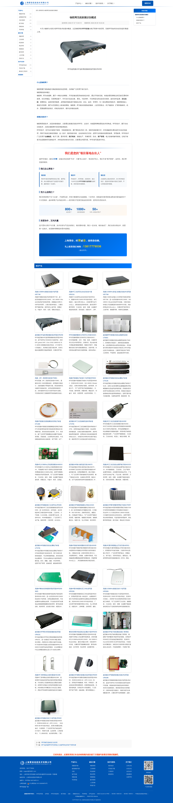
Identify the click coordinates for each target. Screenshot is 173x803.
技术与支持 (21, 61)
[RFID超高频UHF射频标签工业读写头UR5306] (49, 493)
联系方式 (148, 3)
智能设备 (25, 26)
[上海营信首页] (35, 3)
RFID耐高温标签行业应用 (49, 742)
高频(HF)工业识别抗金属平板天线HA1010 (117, 464)
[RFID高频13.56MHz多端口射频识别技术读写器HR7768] (117, 280)
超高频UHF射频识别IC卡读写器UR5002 (48, 718)
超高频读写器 (25, 17)
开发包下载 (25, 68)
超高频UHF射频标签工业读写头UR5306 (48, 505)
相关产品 (138, 23)
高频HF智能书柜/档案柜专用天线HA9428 (82, 545)
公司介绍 (129, 766)
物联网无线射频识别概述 (141, 14)
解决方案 (20, 33)
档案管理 (25, 36)
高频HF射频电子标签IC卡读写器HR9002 (82, 378)
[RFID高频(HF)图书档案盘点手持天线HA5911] (117, 534)
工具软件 (111, 771)
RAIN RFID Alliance (92, 796)
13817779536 (92, 246)
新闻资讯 (41, 10)
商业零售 (25, 45)
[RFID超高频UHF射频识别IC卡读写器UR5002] (49, 707)
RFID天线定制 (55, 793)
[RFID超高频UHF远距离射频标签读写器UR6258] (49, 323)
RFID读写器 (39, 793)
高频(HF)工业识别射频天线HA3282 (114, 421)
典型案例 (20, 74)
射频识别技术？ (140, 20)
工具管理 (25, 39)
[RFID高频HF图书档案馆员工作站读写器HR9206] (83, 577)
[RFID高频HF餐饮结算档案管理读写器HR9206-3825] (49, 577)
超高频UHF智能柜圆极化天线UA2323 (81, 505)
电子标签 (25, 23)
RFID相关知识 (25, 65)
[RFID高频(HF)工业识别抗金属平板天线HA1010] (117, 453)
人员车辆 (92, 782)
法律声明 (129, 777)
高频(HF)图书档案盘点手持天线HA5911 (116, 545)
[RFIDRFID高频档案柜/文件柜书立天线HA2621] (83, 323)
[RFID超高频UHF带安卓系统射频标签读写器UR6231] (49, 620)
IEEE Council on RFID (103, 793)
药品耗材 (25, 42)
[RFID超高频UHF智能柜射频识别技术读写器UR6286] (117, 663)
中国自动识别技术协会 (141, 793)
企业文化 (129, 768)
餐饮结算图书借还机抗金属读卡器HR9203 (83, 632)
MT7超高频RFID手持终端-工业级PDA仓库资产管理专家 (58, 745)
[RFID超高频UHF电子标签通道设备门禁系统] (117, 620)
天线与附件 (25, 20)
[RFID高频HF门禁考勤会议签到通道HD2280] (49, 663)
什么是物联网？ (140, 17)
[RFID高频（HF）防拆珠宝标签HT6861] (49, 367)
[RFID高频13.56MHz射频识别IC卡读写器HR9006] (117, 577)
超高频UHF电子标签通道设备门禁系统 (116, 632)
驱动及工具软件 (25, 71)
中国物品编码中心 (80, 796)
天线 (73, 771)
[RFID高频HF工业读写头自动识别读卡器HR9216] (83, 280)
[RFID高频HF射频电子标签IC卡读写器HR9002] (83, 367)
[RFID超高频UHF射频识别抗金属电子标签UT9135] (117, 367)
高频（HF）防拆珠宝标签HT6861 (46, 378)
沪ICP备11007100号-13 (31, 780)
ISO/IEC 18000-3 (128, 793)
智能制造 (25, 49)
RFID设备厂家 (24, 787)
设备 (69, 793)
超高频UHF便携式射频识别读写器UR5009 (83, 675)
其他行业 (25, 58)
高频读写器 (25, 14)
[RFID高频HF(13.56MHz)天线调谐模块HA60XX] (49, 453)
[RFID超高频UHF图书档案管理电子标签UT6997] (117, 493)
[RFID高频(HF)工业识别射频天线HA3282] (117, 410)
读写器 (47, 793)
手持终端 (25, 29)
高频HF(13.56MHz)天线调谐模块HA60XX (48, 464)
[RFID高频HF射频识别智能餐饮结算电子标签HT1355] (49, 410)
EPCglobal (92, 793)
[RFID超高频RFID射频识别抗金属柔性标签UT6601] (117, 323)
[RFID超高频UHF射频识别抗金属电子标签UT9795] (49, 534)
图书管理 (25, 52)
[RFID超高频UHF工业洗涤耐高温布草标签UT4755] (83, 410)
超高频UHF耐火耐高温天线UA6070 (80, 464)
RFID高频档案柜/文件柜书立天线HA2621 (82, 335)
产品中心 (20, 10)
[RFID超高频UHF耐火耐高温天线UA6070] (83, 453)
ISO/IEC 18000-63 (117, 793)
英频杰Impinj (76, 793)
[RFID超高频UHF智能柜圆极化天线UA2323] (83, 493)
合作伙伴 (129, 771)
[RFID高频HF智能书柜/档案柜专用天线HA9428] (83, 534)
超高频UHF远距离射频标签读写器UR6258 (49, 335)
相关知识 (111, 766)
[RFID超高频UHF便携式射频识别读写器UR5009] (83, 663)
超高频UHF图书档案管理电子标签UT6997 (117, 505)
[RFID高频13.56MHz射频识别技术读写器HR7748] (49, 280)
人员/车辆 (25, 55)
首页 (37, 10)
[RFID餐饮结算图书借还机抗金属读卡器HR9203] (83, 620)
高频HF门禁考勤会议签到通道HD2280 (47, 675)
